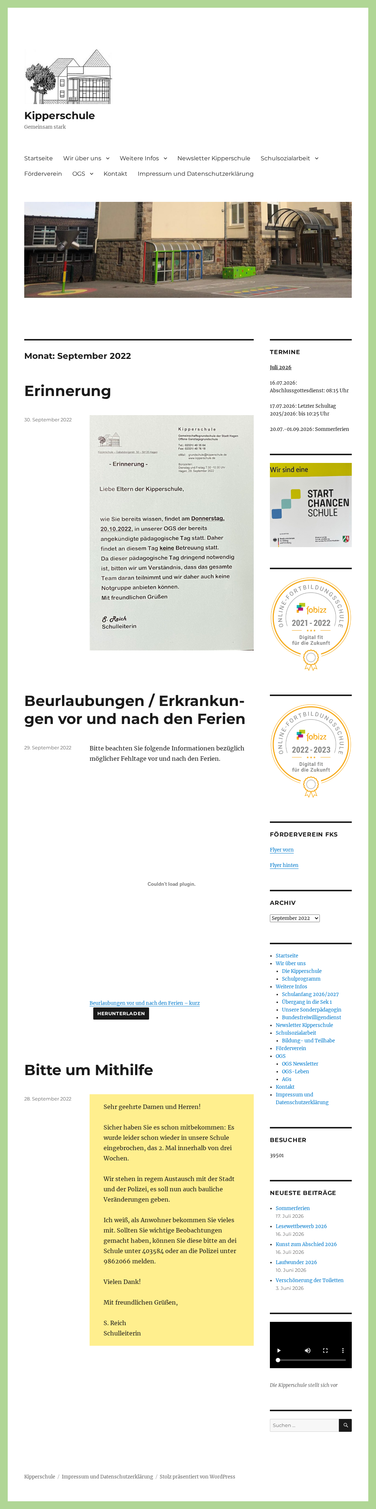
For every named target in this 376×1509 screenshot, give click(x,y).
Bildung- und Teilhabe (308, 1041)
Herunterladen (121, 1013)
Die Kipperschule (302, 971)
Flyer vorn (282, 850)
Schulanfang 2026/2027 (310, 994)
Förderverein (43, 173)
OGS (78, 173)
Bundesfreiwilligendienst (311, 1017)
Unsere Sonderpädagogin (311, 1010)
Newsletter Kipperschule (213, 158)
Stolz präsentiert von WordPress (197, 1477)
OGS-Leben (295, 1072)
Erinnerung (67, 391)
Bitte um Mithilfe (88, 1070)
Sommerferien (293, 1208)
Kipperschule (59, 115)
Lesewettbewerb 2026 (301, 1226)
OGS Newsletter (300, 1064)
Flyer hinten (284, 865)
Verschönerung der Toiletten (310, 1280)
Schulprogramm (301, 979)
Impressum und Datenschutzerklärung (196, 173)
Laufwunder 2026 (296, 1262)
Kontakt (115, 173)
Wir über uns (82, 158)
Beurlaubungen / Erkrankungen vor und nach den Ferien (135, 710)
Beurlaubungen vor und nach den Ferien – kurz (145, 1003)
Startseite (38, 158)
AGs (287, 1079)
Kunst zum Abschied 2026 (306, 1244)
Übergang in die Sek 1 (307, 1002)
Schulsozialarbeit (285, 158)
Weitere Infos (139, 158)
